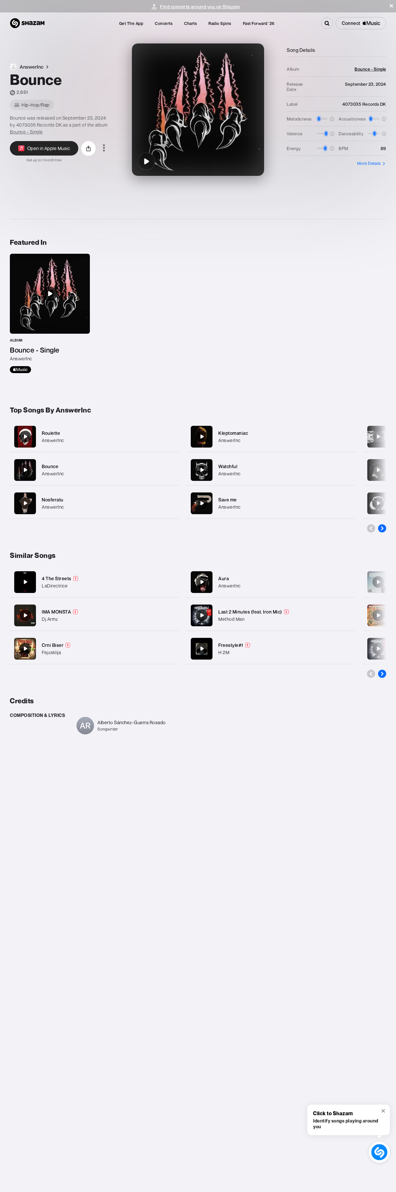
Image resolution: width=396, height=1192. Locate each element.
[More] (171, 436)
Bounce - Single (26, 132)
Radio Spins (219, 23)
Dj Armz (50, 619)
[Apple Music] (20, 369)
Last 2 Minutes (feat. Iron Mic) (250, 612)
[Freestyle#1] (202, 648)
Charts (190, 23)
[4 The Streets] (25, 582)
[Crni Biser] (25, 648)
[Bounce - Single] (50, 313)
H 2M (223, 652)
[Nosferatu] (94, 503)
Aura (223, 578)
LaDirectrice (55, 586)
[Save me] (271, 503)
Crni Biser (52, 645)
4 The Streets (56, 578)
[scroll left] (371, 528)
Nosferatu (52, 500)
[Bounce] (146, 161)
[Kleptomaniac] (271, 436)
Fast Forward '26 (259, 23)
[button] (391, 6)
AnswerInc (53, 440)
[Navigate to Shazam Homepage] (27, 23)
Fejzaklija (51, 652)
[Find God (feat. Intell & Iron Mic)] (378, 648)
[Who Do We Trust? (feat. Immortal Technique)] (378, 615)
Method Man (231, 619)
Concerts (163, 23)
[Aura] (202, 582)
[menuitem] (131, 23)
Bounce (50, 466)
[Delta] (378, 436)
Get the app (131, 23)
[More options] (104, 148)
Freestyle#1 (230, 645)
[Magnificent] (378, 503)
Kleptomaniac (233, 433)
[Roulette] (94, 436)
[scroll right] (382, 528)
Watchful (227, 466)
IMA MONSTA (56, 612)
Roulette (51, 433)
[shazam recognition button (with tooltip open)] (379, 1152)
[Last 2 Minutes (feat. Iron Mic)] (202, 615)
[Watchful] (271, 470)
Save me (227, 500)
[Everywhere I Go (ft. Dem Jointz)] (378, 582)
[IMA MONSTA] (25, 615)
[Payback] (378, 470)
